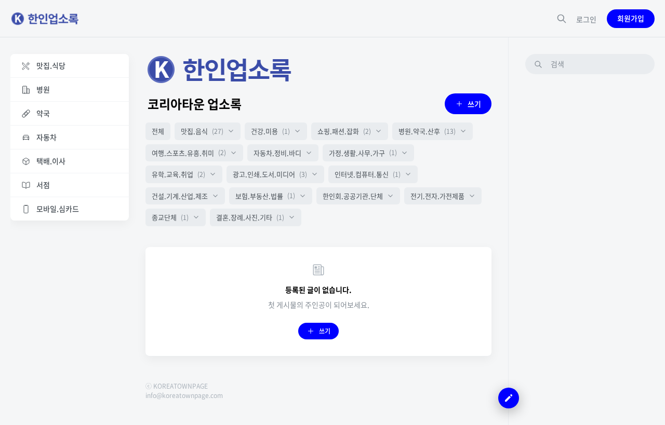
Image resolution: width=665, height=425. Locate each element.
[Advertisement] (590, 238)
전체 (158, 131)
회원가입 (630, 18)
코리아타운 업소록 (195, 103)
